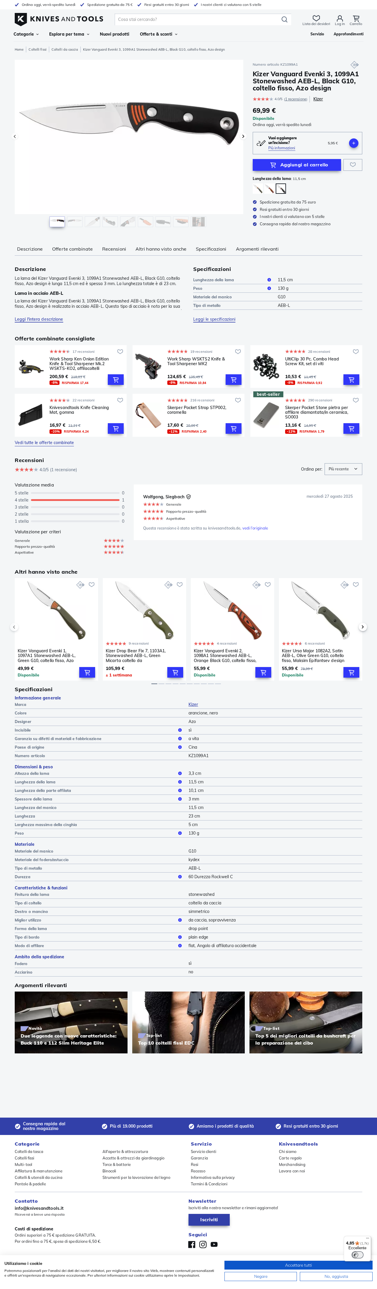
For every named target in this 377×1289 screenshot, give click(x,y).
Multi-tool (23, 1164)
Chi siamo (287, 1151)
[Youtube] (214, 1244)
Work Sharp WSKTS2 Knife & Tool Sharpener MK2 (196, 361)
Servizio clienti (203, 1151)
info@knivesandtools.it (39, 1208)
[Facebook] (191, 1244)
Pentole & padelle (30, 1184)
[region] (129, 145)
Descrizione (30, 249)
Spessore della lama (33, 799)
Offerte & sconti (156, 34)
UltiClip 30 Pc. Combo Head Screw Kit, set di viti (312, 361)
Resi (194, 1164)
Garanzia (199, 1158)
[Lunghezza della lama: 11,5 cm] (280, 188)
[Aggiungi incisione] (353, 143)
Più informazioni (281, 148)
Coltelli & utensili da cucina (38, 1177)
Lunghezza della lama (213, 279)
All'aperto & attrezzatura (125, 1151)
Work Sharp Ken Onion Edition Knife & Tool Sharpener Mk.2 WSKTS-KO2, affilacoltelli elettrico (79, 364)
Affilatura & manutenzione (39, 1171)
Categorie (24, 34)
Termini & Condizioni (209, 1184)
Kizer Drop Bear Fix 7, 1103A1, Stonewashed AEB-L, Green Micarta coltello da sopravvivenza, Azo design (136, 655)
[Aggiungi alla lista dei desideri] (352, 165)
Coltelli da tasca (29, 1151)
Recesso (198, 1171)
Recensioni (114, 249)
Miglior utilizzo (28, 920)
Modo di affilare (29, 945)
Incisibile (23, 730)
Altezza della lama (32, 773)
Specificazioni (211, 249)
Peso (197, 288)
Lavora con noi (292, 1171)
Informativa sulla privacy (213, 1177)
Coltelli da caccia (65, 49)
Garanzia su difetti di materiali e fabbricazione (58, 738)
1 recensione (295, 99)
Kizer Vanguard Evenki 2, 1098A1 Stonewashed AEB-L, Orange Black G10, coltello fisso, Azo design (225, 655)
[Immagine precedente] (15, 136)
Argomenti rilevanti (257, 249)
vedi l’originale (255, 528)
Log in (340, 23)
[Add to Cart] (116, 379)
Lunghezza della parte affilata (43, 790)
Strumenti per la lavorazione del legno (136, 1177)
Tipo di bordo (27, 937)
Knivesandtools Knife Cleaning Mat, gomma (79, 410)
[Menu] (367, 1239)
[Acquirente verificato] (188, 497)
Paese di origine (29, 747)
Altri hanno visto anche (160, 249)
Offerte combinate (72, 249)
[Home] (59, 18)
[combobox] (343, 469)
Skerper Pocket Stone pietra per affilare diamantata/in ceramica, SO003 (316, 412)
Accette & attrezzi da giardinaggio (133, 1158)
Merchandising (292, 1164)
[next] (352, 627)
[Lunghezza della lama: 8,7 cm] (269, 188)
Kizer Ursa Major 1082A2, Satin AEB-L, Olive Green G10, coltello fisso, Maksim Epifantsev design (313, 655)
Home (19, 49)
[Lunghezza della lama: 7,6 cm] (257, 188)
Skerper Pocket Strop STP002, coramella (196, 410)
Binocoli (109, 1171)
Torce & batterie (116, 1164)
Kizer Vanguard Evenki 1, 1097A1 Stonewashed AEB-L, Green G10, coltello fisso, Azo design (47, 655)
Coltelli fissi (37, 49)
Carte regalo (290, 1158)
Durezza (22, 876)
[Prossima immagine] (243, 136)
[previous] (24, 627)
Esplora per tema (67, 34)
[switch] (357, 1254)
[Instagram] (203, 1244)
